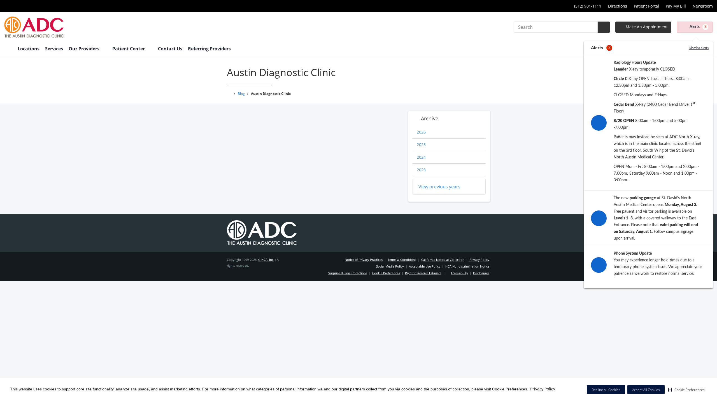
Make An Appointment (646, 26)
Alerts (698, 27)
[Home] (8, 49)
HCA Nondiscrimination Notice (467, 266)
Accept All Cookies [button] (646, 389)
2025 (421, 144)
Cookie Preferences (386, 273)
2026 (421, 132)
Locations (28, 49)
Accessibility (459, 273)
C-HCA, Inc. (266, 259)
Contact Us (170, 49)
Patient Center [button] (129, 49)
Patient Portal (646, 6)
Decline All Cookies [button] (606, 389)
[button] (686, 389)
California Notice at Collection (442, 259)
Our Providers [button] (85, 49)
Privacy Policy (542, 389)
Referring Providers (209, 49)
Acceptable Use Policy (424, 266)
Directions (617, 6)
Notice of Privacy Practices (364, 259)
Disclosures (481, 273)
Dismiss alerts (699, 48)
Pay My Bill (676, 6)
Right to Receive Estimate (423, 273)
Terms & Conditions (402, 259)
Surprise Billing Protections (347, 273)
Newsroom (703, 6)
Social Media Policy (390, 266)
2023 (421, 169)
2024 (421, 157)
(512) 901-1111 (587, 6)
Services (54, 49)
